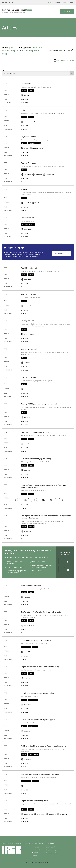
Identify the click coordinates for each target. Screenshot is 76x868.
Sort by (4, 70)
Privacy (37, 862)
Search (72, 2)
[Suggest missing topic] (9, 2)
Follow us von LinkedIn (64, 561)
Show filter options (53, 50)
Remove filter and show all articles (65, 60)
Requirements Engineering (17, 11)
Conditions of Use (47, 862)
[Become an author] (13, 2)
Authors (65, 2)
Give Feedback (50, 847)
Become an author (51, 853)
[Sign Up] (3, 2)
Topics (68, 11)
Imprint (31, 862)
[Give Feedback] (6, 2)
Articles (50, 2)
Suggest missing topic (61, 254)
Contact (34, 855)
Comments (58, 2)
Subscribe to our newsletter (65, 569)
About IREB (35, 847)
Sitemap (24, 862)
